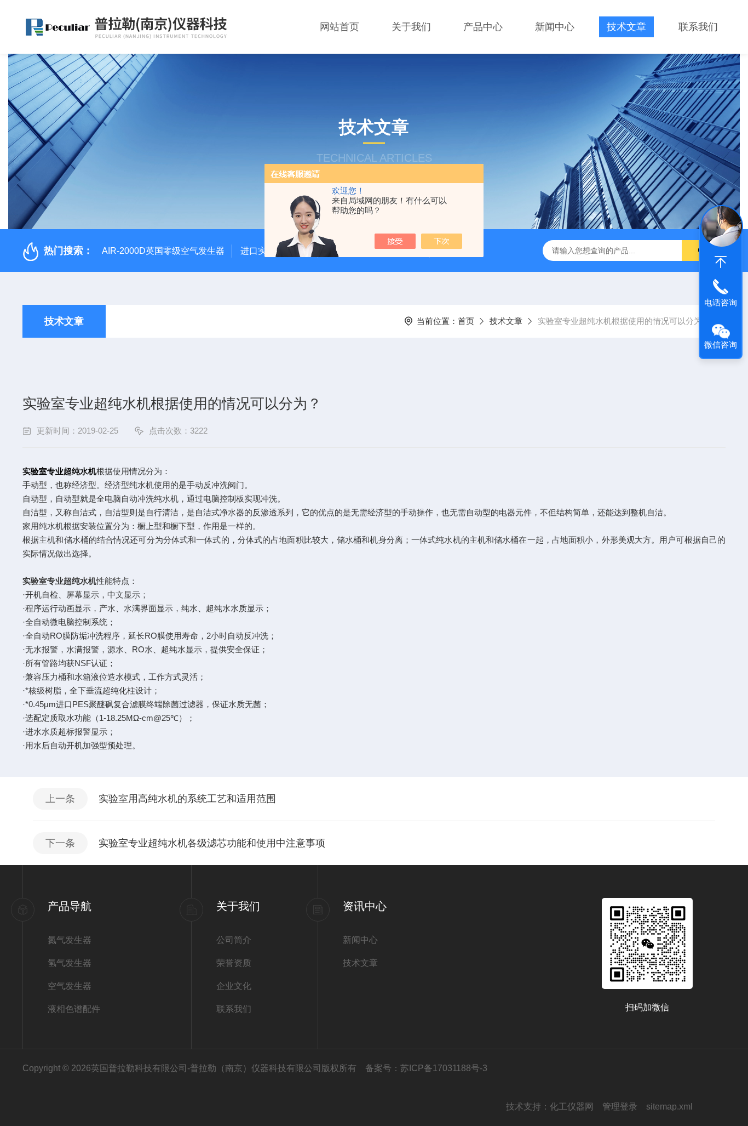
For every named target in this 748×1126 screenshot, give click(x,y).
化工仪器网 (572, 1106)
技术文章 (626, 26)
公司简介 (233, 940)
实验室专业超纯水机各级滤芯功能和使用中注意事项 (212, 843)
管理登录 (619, 1106)
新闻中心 (554, 26)
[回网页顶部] (720, 262)
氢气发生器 (69, 963)
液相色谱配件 (74, 1009)
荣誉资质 (233, 963)
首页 (466, 321)
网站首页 (339, 26)
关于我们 (411, 26)
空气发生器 (69, 986)
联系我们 (698, 26)
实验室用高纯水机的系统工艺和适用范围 (187, 798)
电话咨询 (720, 302)
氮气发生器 (69, 940)
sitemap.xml (669, 1106)
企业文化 (233, 986)
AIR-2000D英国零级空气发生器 (163, 250)
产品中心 (483, 26)
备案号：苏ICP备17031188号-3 (426, 1068)
